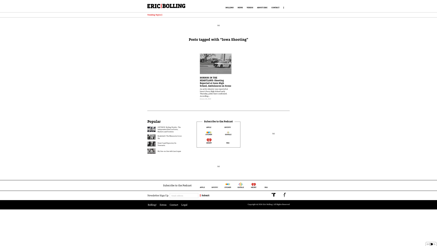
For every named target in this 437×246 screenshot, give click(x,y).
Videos (250, 7)
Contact (275, 7)
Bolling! (230, 7)
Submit (205, 195)
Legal (184, 204)
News (240, 7)
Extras (163, 204)
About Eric (262, 7)
